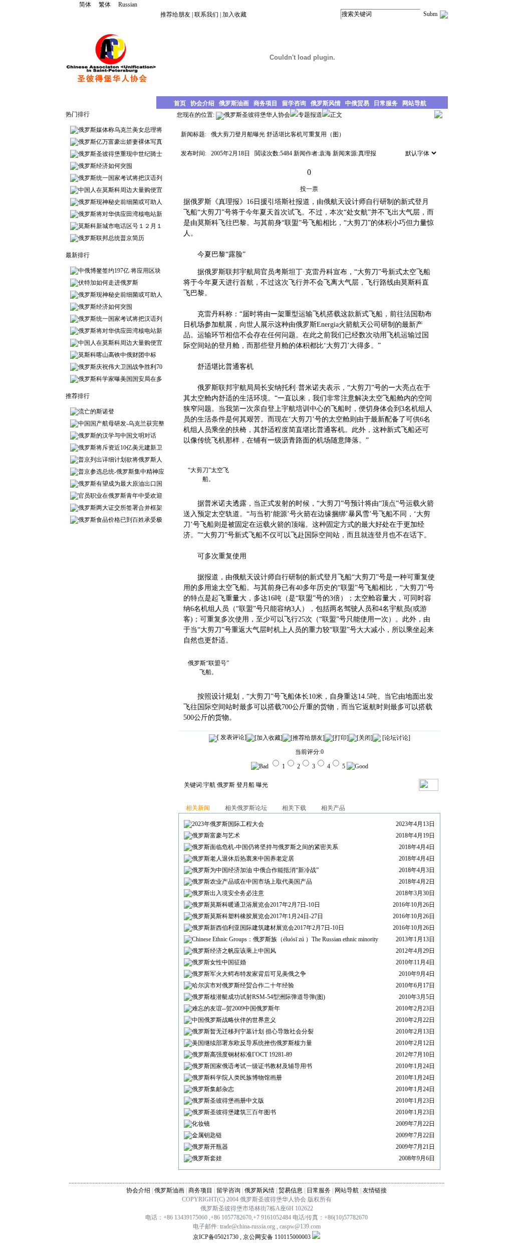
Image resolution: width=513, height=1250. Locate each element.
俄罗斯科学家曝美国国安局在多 (120, 378)
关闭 (365, 737)
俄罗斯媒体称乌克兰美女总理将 (120, 129)
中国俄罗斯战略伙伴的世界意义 (234, 1019)
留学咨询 (228, 1190)
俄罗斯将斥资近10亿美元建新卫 (120, 447)
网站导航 (347, 1190)
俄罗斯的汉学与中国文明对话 (117, 435)
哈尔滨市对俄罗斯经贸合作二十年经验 (243, 985)
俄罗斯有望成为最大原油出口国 (120, 483)
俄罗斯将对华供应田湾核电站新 (120, 214)
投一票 (309, 188)
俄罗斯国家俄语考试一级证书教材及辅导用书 (252, 1066)
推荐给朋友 (175, 14)
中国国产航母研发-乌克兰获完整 (121, 423)
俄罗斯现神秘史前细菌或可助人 (120, 201)
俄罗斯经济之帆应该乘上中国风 (234, 950)
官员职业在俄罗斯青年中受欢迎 (120, 495)
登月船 (245, 784)
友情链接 (375, 1190)
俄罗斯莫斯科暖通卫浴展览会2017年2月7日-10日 (256, 904)
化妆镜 (201, 1123)
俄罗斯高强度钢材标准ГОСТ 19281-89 (242, 1054)
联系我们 (206, 14)
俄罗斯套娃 (207, 1158)
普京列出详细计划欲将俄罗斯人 (120, 459)
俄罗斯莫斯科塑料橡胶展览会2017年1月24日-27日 (257, 916)
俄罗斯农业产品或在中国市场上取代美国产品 (252, 881)
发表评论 (231, 737)
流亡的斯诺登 (96, 411)
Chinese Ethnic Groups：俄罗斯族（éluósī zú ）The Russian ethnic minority (285, 939)
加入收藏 (234, 14)
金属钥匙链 (207, 1135)
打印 (341, 737)
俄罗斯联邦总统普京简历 (111, 238)
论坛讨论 (396, 737)
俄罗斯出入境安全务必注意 (228, 893)
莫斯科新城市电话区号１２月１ (120, 226)
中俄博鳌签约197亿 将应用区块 (119, 270)
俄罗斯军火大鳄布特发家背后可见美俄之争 (249, 973)
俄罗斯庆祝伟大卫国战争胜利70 (120, 366)
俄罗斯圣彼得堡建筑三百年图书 (234, 1112)
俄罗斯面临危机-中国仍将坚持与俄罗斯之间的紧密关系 (265, 847)
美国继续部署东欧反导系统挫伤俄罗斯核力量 (252, 1043)
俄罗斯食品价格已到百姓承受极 (120, 519)
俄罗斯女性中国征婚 (219, 962)
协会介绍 (138, 1190)
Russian (127, 4)
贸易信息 (291, 1190)
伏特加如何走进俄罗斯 (108, 282)
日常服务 (319, 1190)
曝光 (262, 784)
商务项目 (200, 1190)
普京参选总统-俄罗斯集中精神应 (121, 471)
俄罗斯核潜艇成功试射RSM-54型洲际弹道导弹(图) (258, 996)
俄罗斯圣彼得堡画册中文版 (228, 1100)
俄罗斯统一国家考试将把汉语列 (120, 177)
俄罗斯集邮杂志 (213, 1089)
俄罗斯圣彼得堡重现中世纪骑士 (120, 153)
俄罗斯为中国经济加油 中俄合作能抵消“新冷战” (255, 870)
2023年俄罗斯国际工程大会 (228, 823)
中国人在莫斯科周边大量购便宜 (120, 189)
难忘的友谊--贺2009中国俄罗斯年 (236, 1008)
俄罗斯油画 (169, 1190)
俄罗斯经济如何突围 (105, 165)
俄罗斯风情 (259, 1190)
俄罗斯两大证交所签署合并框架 (120, 507)
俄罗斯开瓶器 (210, 1146)
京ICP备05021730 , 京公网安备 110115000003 (252, 1236)
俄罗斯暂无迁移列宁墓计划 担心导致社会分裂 (253, 1031)
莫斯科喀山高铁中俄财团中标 (117, 354)
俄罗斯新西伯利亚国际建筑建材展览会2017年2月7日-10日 (268, 927)
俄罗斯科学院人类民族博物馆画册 (237, 1077)
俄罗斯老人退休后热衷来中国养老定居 (243, 858)
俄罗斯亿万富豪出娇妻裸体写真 (120, 141)
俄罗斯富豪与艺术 (216, 835)
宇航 (209, 784)
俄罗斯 (226, 784)
